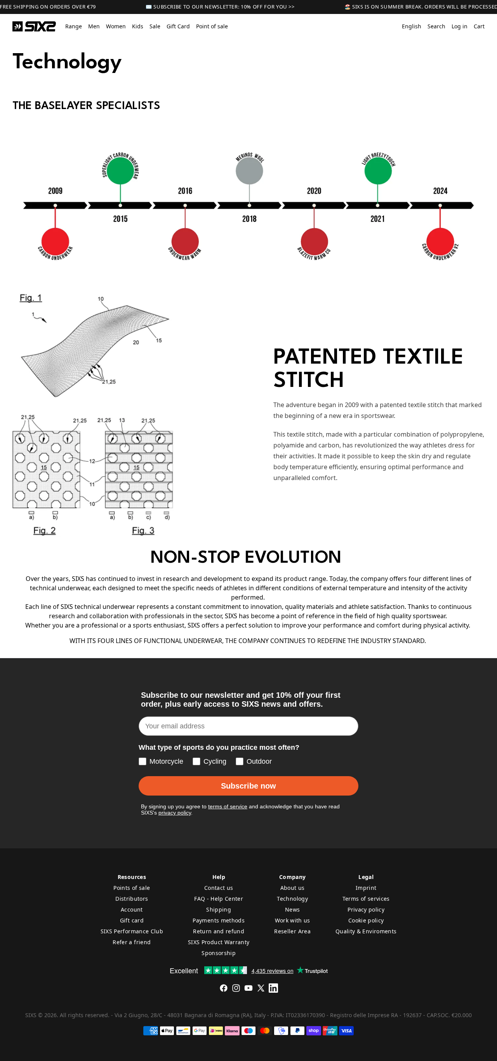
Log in (459, 26)
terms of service (227, 806)
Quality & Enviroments (365, 931)
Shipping (218, 909)
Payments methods (219, 920)
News (292, 909)
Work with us (292, 920)
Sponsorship (219, 953)
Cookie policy (366, 920)
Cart (479, 26)
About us (292, 887)
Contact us (218, 887)
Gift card (132, 920)
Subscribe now (248, 786)
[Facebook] (223, 988)
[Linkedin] (273, 988)
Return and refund (218, 931)
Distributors (131, 898)
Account (131, 909)
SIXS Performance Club (132, 931)
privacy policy (174, 813)
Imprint (366, 887)
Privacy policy (366, 909)
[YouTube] (248, 988)
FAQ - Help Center (218, 898)
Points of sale (131, 887)
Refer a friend (132, 942)
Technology (292, 898)
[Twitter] (261, 988)
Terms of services (366, 898)
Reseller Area (292, 931)
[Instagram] (236, 988)
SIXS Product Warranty (218, 942)
